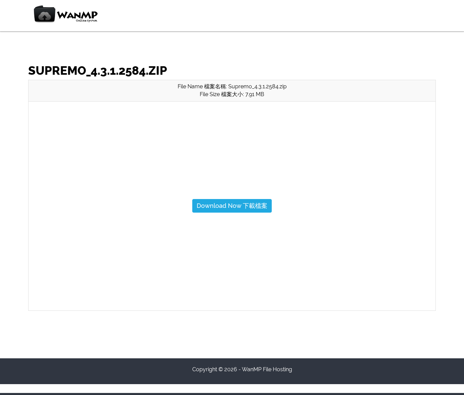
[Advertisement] (232, 154)
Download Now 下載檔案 (232, 205)
